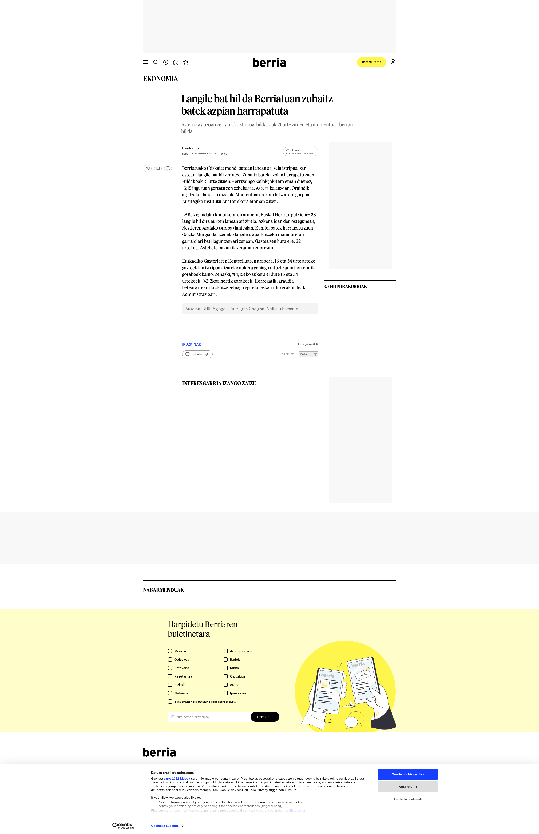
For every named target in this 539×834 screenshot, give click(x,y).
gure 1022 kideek (177, 778)
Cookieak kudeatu (164, 825)
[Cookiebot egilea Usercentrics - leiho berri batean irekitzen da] (123, 826)
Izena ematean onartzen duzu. (205, 701)
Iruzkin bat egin (200, 354)
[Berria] (159, 755)
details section (294, 810)
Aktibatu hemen (280, 308)
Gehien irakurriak (345, 286)
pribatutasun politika (205, 701)
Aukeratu (405, 787)
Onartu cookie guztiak (408, 774)
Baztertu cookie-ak (408, 799)
